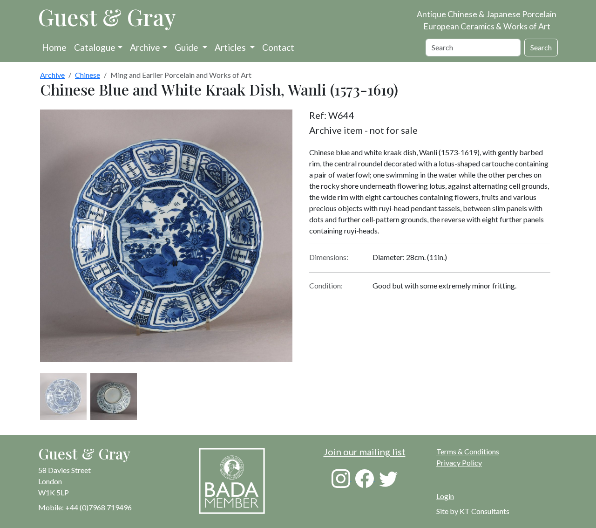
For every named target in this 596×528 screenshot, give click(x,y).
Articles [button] (231, 47)
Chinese (87, 74)
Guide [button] (187, 47)
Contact (278, 47)
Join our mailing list (365, 451)
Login (445, 496)
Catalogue (94, 47)
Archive (145, 47)
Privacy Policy (459, 462)
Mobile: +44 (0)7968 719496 (85, 507)
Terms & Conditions (467, 451)
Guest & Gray (107, 17)
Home (54, 47)
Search (541, 47)
